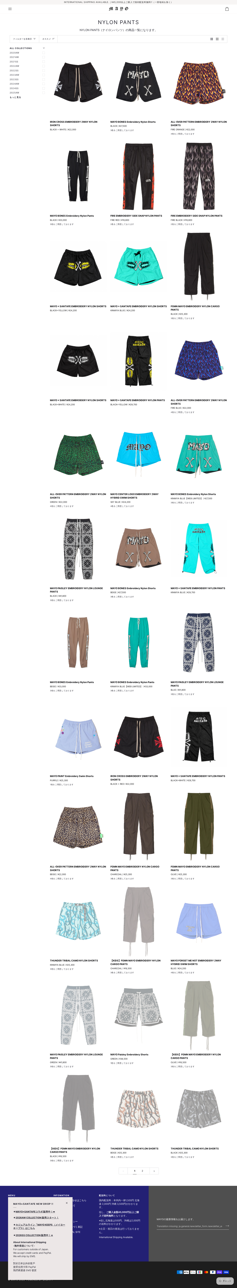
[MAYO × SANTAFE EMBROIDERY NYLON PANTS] (138, 360)
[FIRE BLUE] (179, 134)
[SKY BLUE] (112, 507)
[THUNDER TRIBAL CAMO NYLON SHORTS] (78, 921)
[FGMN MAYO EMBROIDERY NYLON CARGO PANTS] (199, 266)
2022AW (14, 66)
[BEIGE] (124, 131)
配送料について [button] (107, 1195)
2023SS (14, 79)
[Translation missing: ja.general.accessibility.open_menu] (13, 9)
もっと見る (15, 97)
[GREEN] (184, 134)
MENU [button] (11, 1195)
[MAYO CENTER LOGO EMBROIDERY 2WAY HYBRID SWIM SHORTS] (138, 454)
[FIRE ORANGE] (173, 134)
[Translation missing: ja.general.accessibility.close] (68, 1201)
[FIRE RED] (112, 225)
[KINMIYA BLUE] (52, 970)
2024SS (14, 88)
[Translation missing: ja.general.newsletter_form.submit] (226, 1225)
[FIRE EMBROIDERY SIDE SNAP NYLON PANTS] (138, 176)
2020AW (14, 52)
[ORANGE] (179, 973)
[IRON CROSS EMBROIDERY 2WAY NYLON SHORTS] (78, 82)
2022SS (14, 70)
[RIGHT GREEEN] (130, 507)
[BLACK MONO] (118, 507)
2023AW (14, 75)
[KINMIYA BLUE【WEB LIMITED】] (118, 131)
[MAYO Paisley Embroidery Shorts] (138, 1015)
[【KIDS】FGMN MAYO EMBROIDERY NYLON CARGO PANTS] (138, 921)
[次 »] (154, 1171)
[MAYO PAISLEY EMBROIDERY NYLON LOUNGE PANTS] (78, 548)
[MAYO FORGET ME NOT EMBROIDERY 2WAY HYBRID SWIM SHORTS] (199, 921)
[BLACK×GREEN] (124, 507)
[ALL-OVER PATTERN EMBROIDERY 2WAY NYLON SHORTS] (199, 82)
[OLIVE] (179, 319)
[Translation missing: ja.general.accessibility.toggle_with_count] (212, 39)
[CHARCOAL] (184, 319)
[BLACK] (112, 131)
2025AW (14, 92)
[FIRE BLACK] (118, 225)
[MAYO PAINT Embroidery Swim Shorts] (78, 736)
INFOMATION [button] (61, 1195)
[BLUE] (58, 601)
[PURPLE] (52, 785)
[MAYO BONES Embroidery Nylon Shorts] (138, 82)
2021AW (14, 57)
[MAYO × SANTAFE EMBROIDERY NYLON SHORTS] (78, 266)
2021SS (14, 61)
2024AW (14, 83)
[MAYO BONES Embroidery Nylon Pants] (78, 176)
